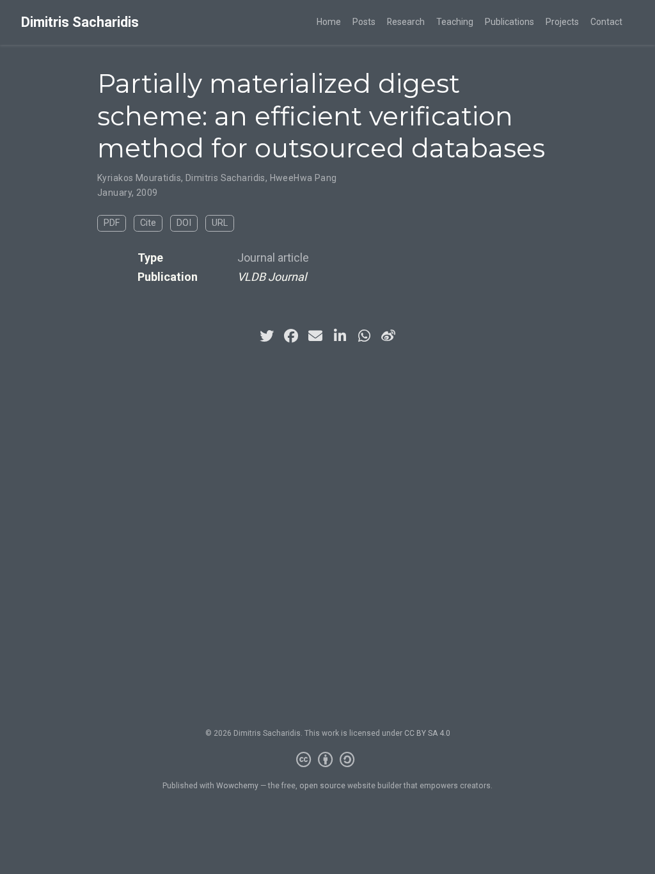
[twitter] (266, 336)
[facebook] (291, 336)
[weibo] (388, 336)
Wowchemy (237, 785)
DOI (184, 223)
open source (322, 785)
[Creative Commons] (327, 760)
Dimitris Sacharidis (80, 22)
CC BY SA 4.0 (427, 733)
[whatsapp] (364, 336)
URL (220, 223)
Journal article (273, 257)
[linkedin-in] (339, 336)
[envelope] (315, 336)
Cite (148, 223)
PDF (112, 223)
